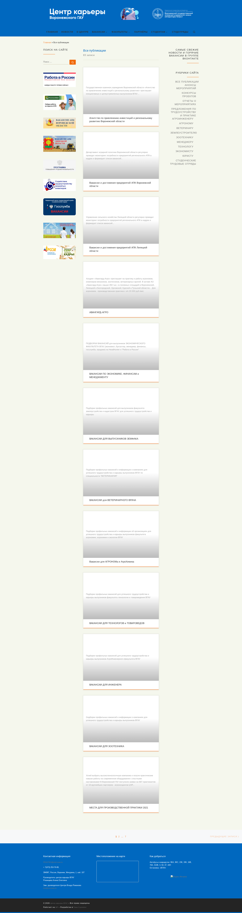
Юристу (187, 156)
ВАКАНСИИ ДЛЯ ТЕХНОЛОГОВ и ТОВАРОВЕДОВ (116, 623)
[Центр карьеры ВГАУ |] (121, 14)
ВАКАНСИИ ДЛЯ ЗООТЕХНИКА (106, 746)
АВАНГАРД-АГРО (98, 312)
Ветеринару (184, 128)
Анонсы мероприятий (186, 87)
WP (56, 907)
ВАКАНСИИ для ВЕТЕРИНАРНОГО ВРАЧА (112, 500)
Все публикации (187, 81)
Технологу (185, 146)
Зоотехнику (184, 137)
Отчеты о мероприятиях (185, 103)
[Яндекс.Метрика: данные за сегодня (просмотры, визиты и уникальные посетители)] (179, 876)
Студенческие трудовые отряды (183, 162)
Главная (47, 42)
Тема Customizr (80, 907)
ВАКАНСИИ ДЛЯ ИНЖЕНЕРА (105, 684)
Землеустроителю (183, 132)
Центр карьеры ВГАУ (59, 903)
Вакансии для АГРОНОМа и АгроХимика (111, 561)
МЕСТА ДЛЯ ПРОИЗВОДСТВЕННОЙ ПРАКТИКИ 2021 (118, 807)
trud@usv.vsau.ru (49, 888)
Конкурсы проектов (189, 95)
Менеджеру (185, 142)
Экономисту (184, 151)
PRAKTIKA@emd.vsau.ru (53, 862)
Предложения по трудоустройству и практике (183, 112)
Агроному (186, 123)
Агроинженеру (182, 118)
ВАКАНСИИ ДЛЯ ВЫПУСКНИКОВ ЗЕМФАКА (113, 438)
